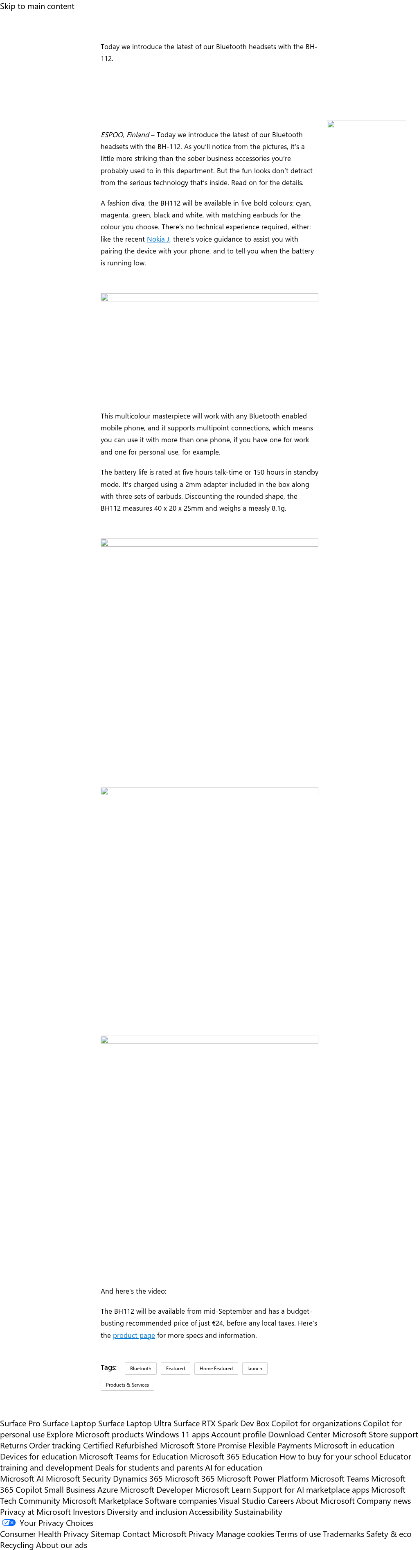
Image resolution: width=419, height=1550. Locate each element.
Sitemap (105, 1533)
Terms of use (298, 1533)
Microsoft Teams (339, 1478)
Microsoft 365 (190, 1478)
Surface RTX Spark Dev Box (221, 1422)
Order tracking (55, 1444)
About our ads (61, 1544)
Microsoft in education (354, 1444)
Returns (13, 1444)
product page (134, 1335)
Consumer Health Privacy (44, 1533)
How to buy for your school (328, 1456)
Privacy (202, 1533)
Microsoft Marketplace (102, 1500)
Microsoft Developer (156, 1489)
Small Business (69, 1489)
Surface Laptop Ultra (134, 1422)
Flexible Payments (280, 1444)
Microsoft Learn (223, 1489)
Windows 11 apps (177, 1433)
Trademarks (343, 1533)
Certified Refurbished (120, 1444)
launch (255, 1368)
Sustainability (258, 1511)
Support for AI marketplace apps (311, 1489)
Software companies (181, 1500)
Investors (89, 1511)
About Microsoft (325, 1500)
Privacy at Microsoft (35, 1511)
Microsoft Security (78, 1478)
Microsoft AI (22, 1478)
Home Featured (216, 1368)
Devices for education (38, 1456)
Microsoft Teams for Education (133, 1456)
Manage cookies (245, 1533)
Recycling (17, 1544)
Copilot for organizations (316, 1422)
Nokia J (158, 238)
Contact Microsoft (154, 1533)
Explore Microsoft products (95, 1433)
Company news (384, 1500)
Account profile (238, 1433)
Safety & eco (389, 1533)
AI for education (233, 1467)
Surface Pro (20, 1422)
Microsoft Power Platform (262, 1478)
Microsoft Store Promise (203, 1444)
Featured (175, 1368)
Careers (281, 1500)
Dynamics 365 (138, 1478)
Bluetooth (140, 1368)
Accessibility (210, 1511)
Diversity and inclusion (147, 1511)
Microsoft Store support (375, 1433)
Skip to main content (37, 5)
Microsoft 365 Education (233, 1456)
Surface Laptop (69, 1422)
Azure (107, 1489)
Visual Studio (242, 1500)
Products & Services (127, 1384)
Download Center (299, 1433)
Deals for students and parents (149, 1467)
